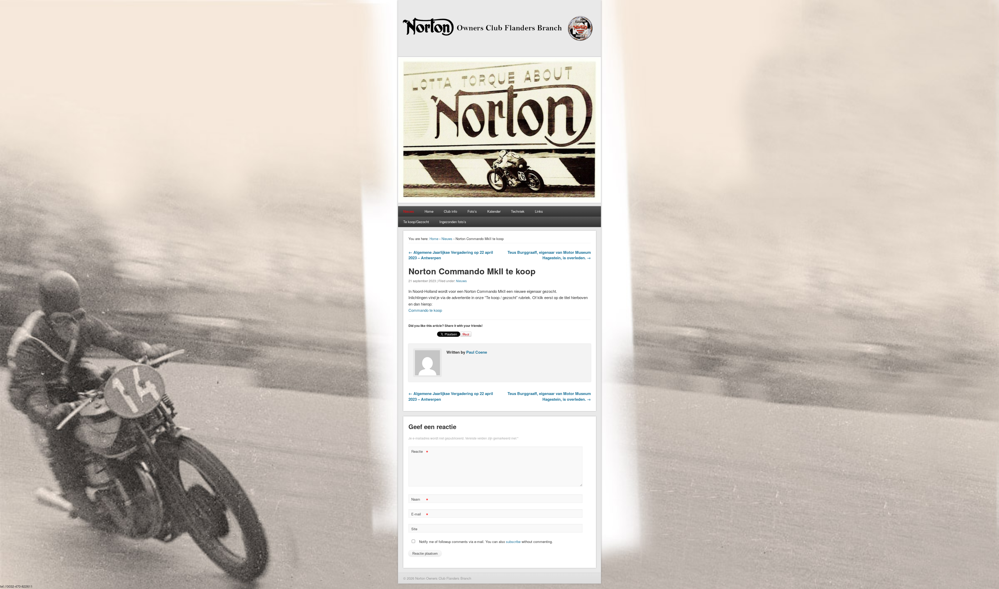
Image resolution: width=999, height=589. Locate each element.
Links (539, 211)
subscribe (513, 541)
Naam (419, 500)
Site (414, 528)
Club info (450, 211)
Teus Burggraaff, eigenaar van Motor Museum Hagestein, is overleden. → (549, 255)
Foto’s (472, 211)
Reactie (419, 452)
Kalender (494, 211)
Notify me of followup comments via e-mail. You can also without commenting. (485, 541)
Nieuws (446, 238)
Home (429, 211)
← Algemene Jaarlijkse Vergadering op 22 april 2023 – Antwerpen (450, 255)
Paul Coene (476, 352)
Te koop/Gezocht (416, 221)
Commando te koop (425, 310)
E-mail (419, 515)
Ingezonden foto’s (452, 221)
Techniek (517, 211)
